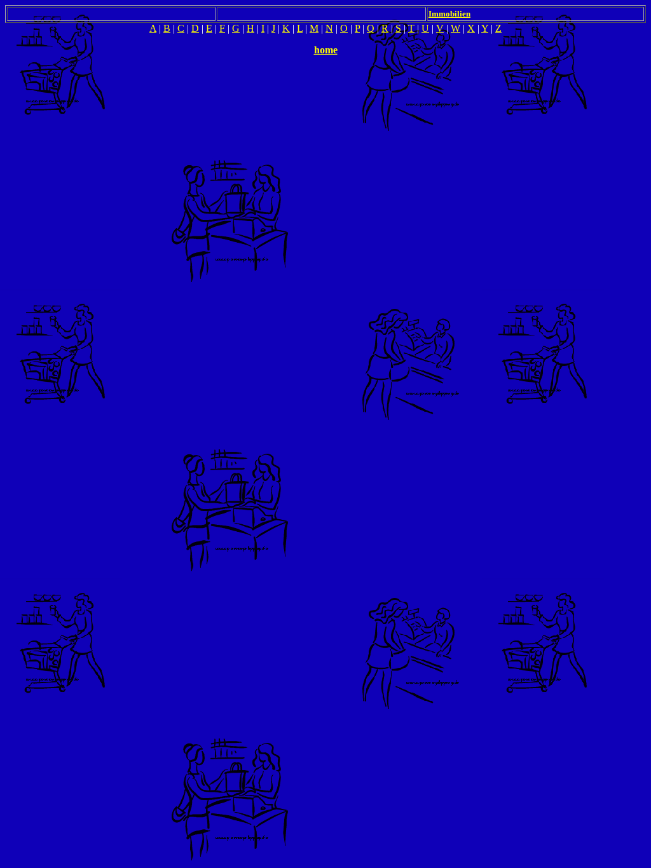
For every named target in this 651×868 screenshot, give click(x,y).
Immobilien (449, 13)
